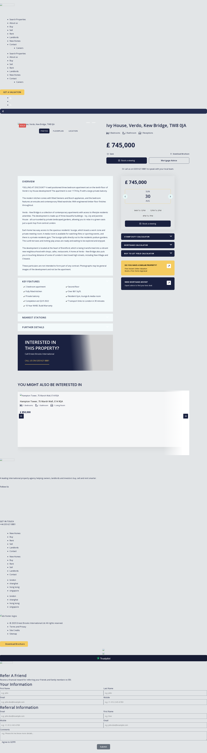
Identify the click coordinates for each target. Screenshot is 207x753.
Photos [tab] (44, 131)
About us (14, 23)
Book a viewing (128, 160)
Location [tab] (73, 131)
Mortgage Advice (169, 160)
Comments (5, 729)
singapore (14, 590)
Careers (19, 48)
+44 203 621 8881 (8, 524)
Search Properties (18, 19)
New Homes (15, 41)
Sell (11, 30)
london (13, 580)
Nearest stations (34, 317)
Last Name (108, 688)
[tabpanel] (59, 124)
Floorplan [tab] (58, 131)
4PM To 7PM (148, 216)
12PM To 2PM (155, 210)
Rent (12, 33)
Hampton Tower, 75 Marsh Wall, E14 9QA (41, 401)
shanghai (14, 583)
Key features (31, 281)
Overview (28, 181)
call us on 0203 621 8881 (37, 360)
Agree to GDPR (8, 742)
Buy (11, 26)
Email (2, 697)
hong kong (15, 587)
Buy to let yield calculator (139, 253)
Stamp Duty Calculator (137, 236)
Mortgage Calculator (136, 245)
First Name (5, 688)
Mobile (107, 697)
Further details (33, 327)
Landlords (14, 37)
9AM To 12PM (139, 210)
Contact (13, 44)
